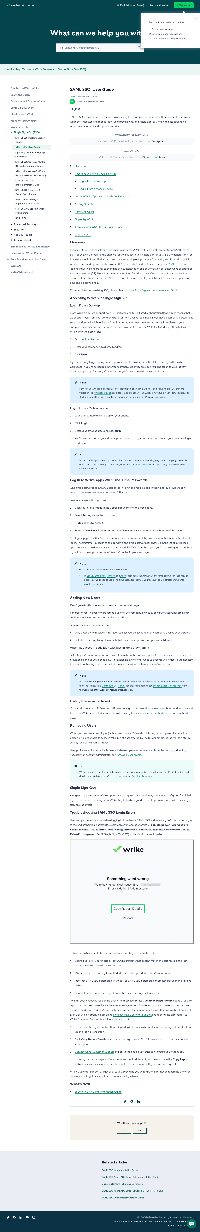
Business (140, 141)
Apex (162, 157)
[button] (159, 5)
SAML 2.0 (175, 264)
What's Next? (83, 234)
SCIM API (20, 218)
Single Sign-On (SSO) (72, 69)
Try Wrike (185, 5)
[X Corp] (125, 1101)
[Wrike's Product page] (13, 5)
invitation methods (153, 713)
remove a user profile (129, 755)
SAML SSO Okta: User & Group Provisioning (28, 192)
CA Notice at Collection (159, 1221)
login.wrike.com (91, 339)
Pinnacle (147, 157)
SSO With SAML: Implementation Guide (98, 1091)
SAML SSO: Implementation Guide (30, 140)
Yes (123, 1130)
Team (116, 157)
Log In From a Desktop (92, 181)
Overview (80, 166)
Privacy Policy (121, 1221)
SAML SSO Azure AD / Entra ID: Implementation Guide (30, 164)
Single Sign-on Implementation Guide (156, 290)
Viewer (121, 685)
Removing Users (84, 212)
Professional (121, 141)
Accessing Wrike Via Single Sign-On (95, 173)
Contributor (108, 685)
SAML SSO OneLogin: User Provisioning (29, 211)
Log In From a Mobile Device (96, 189)
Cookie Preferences (183, 1221)
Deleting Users (139, 776)
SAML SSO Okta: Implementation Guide (27, 182)
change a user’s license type (167, 685)
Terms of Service (138, 1221)
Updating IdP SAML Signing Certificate (30, 154)
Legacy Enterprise (80, 250)
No (139, 1130)
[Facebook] (131, 1101)
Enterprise (157, 141)
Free (105, 141)
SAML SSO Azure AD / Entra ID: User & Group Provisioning (31, 173)
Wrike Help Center (18, 69)
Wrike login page (102, 393)
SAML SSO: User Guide (27, 147)
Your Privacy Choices (179, 1225)
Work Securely (44, 69)
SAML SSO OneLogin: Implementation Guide (27, 201)
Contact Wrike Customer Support (94, 1051)
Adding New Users (85, 204)
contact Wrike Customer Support (132, 1014)
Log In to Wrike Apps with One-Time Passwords (102, 196)
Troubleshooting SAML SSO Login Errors (98, 227)
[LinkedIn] (138, 1101)
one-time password (141, 464)
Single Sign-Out (84, 219)
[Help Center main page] (28, 5)
